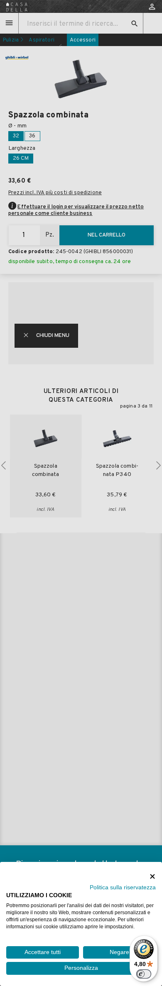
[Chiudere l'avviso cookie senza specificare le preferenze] (152, 876)
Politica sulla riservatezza (123, 887)
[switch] (143, 974)
